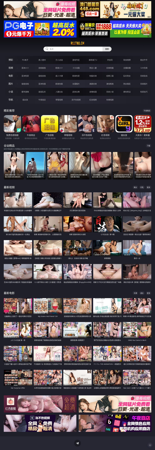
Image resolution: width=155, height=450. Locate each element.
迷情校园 (93, 92)
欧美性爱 (76, 76)
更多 (148, 187)
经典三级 (110, 76)
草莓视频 (59, 100)
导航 (11, 99)
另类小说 (110, 92)
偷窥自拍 (25, 84)
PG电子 (25, 60)
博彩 (11, 59)
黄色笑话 (127, 92)
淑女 (142, 293)
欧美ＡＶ (59, 68)
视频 (11, 67)
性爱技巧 (144, 92)
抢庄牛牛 (144, 60)
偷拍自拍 (42, 76)
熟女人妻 (93, 68)
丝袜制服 (110, 68)
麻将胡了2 (93, 60)
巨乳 (142, 187)
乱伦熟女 (127, 76)
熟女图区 (127, 84)
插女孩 (25, 100)
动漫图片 (76, 84)
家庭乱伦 (42, 92)
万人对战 (59, 60)
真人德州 (42, 60)
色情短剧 (110, 100)
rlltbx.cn (77, 43)
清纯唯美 (110, 84)
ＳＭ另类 (144, 68)
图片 (11, 83)
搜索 (107, 49)
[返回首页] (150, 445)
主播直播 (127, 68)
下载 (148, 146)
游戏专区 (76, 60)
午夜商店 (42, 100)
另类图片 (144, 84)
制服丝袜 (93, 76)
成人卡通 (59, 76)
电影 (11, 75)
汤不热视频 (76, 100)
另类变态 (144, 76)
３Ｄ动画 (76, 68)
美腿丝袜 (93, 84)
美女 (135, 187)
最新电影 (9, 293)
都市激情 (25, 92)
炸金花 (110, 60)
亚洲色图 (42, 84)
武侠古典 (76, 92)
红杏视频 (93, 100)
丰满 (135, 293)
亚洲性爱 (25, 76)
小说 (11, 91)
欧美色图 (59, 84)
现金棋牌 (127, 60)
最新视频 (9, 187)
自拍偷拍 (42, 68)
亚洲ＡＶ (25, 68)
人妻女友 (59, 92)
